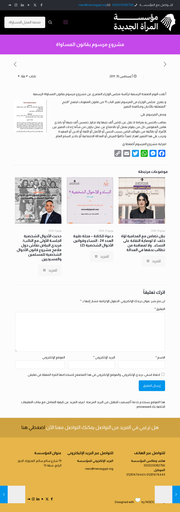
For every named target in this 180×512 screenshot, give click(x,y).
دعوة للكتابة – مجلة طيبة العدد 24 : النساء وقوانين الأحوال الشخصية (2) (93, 240)
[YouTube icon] (28, 5)
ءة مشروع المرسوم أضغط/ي (141, 144)
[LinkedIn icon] (22, 5)
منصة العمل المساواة (25, 22)
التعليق (160, 309)
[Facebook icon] (41, 5)
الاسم (160, 357)
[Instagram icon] (16, 5)
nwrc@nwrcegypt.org (93, 5)
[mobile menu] (65, 22)
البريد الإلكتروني (104, 357)
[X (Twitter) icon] (35, 5)
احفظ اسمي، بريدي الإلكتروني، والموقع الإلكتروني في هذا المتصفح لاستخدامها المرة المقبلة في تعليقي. (93, 374)
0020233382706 (123, 5)
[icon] (9, 5)
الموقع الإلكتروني (53, 357)
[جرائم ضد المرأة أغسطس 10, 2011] (176, 494)
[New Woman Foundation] (145, 22)
